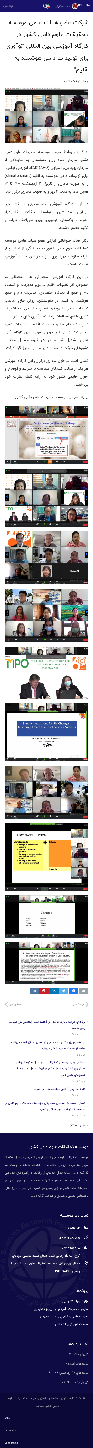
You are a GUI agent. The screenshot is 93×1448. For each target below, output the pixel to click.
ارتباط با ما (11, 1442)
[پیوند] (66, 6)
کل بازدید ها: (79, 1382)
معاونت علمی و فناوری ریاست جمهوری (63, 1316)
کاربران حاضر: (79, 1354)
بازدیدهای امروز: (77, 1363)
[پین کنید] (44, 991)
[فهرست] (56, 6)
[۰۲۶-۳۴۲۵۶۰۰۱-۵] (84, 1238)
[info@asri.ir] (84, 1228)
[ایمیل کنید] (83, 991)
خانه (7, 1418)
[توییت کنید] (63, 991)
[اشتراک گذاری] (73, 991)
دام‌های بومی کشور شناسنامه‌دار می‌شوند (59, 1089)
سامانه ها (10, 1430)
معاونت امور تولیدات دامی (71, 1324)
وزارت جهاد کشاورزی (75, 1301)
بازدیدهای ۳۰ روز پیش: (73, 1372)
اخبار (82, 1125)
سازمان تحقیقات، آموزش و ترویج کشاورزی (61, 1309)
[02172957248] (84, 1248)
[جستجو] (45, 6)
